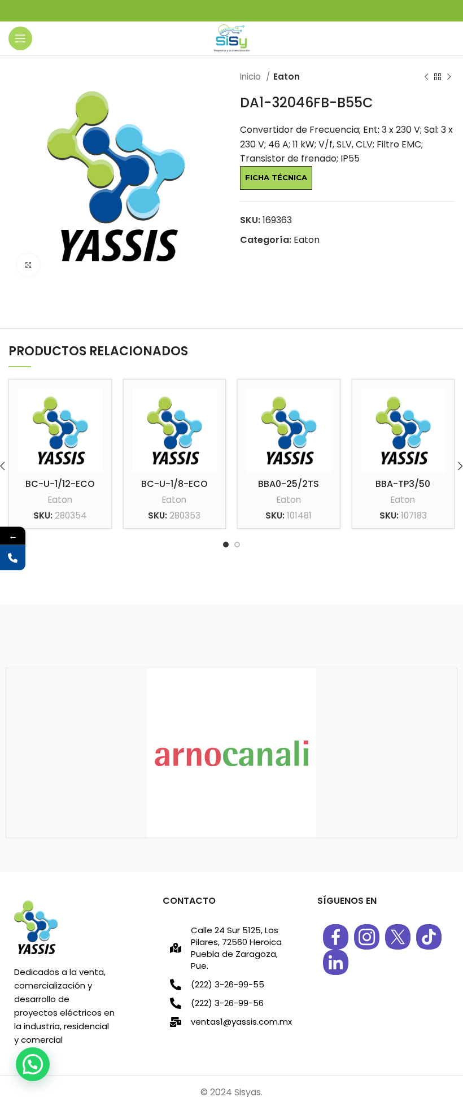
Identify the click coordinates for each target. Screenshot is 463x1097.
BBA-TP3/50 (402, 483)
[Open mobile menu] (20, 38)
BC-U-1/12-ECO (60, 483)
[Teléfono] (12, 558)
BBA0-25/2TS (288, 483)
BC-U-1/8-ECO (174, 483)
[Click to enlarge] (28, 265)
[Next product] (449, 76)
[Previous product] (426, 76)
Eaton (286, 76)
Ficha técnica (276, 177)
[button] (33, 1064)
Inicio (251, 76)
